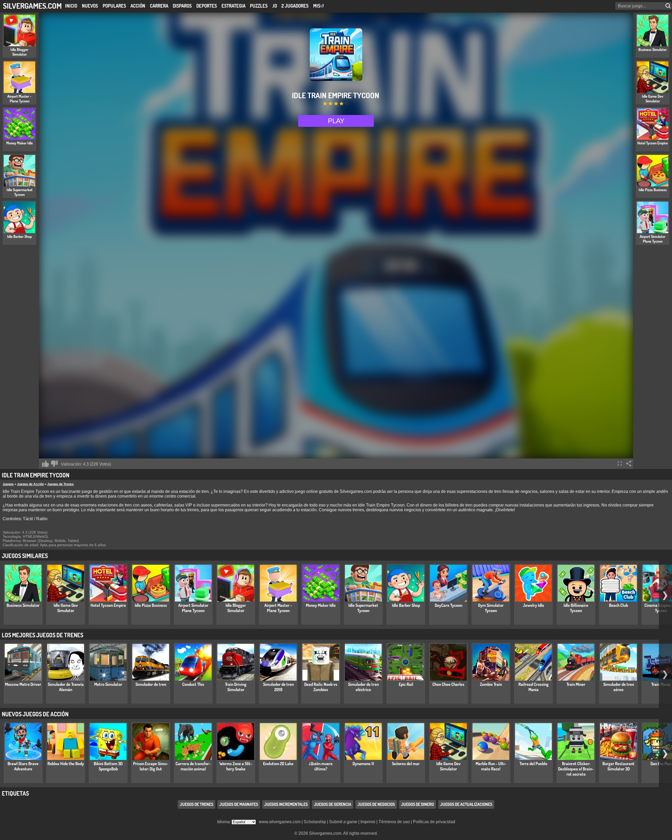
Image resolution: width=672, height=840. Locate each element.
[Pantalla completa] (619, 463)
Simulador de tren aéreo (618, 687)
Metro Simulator (108, 684)
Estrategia (233, 6)
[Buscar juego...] (668, 6)
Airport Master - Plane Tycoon (278, 608)
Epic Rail (406, 684)
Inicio (71, 6)
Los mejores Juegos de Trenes (42, 635)
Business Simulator (23, 605)
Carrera (159, 6)
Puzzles (258, 6)
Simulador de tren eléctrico (363, 687)
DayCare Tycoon (448, 605)
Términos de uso (394, 822)
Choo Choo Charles (448, 684)
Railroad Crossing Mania (533, 687)
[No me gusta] (54, 463)
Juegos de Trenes (60, 484)
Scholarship (315, 822)
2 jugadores (294, 6)
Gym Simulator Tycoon (491, 608)
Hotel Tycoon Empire (108, 605)
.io (274, 6)
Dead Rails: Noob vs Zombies (320, 687)
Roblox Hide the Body (66, 763)
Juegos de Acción (30, 484)
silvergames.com (32, 6)
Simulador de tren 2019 (278, 687)
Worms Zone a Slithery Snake (235, 766)
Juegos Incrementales (286, 804)
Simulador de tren (150, 684)
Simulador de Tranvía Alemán (66, 687)
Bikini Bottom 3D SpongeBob (108, 766)
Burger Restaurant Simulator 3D (618, 766)
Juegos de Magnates (238, 804)
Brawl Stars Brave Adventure (23, 766)
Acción (137, 6)
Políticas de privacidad (434, 822)
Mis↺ (318, 6)
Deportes (206, 6)
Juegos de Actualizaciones (466, 804)
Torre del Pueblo (533, 763)
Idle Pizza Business (151, 605)
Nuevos (90, 6)
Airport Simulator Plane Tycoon (193, 608)
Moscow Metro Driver (23, 684)
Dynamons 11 (363, 763)
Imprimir (367, 822)
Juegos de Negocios (376, 804)
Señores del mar (406, 763)
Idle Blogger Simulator (235, 608)
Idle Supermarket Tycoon (363, 608)
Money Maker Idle (321, 605)
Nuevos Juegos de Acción (35, 714)
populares (114, 6)
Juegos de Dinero (417, 804)
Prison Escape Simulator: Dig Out (150, 766)
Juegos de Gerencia (332, 804)
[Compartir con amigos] (628, 463)
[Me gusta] (45, 463)
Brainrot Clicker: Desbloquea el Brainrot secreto (576, 769)
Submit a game (343, 822)
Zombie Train (491, 684)
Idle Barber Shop (406, 605)
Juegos (8, 484)
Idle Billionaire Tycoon (576, 608)
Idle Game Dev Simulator (66, 608)
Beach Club (618, 605)
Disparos (182, 6)
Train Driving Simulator (235, 687)
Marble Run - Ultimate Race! (491, 766)
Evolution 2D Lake (278, 763)
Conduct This (193, 684)
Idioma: (224, 822)
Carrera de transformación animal (193, 766)
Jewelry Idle (533, 605)
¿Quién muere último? (321, 766)
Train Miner (575, 684)
